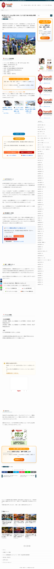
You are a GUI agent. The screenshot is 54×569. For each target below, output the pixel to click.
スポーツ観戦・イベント (44, 142)
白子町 (7, 466)
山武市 (41, 193)
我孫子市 (41, 204)
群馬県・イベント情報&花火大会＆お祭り (44, 106)
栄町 (40, 220)
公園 (40, 162)
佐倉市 (41, 155)
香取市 (41, 282)
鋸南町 (40, 268)
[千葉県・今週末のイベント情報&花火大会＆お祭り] (7, 5)
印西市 (41, 173)
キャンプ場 (41, 140)
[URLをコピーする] (33, 472)
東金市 (41, 213)
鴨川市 (41, 284)
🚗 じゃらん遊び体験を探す (27, 288)
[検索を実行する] (51, 15)
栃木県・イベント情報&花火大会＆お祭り (45, 94)
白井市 (41, 233)
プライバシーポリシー (7, 562)
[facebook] (46, 0)
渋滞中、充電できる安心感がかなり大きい (8, 109)
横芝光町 (41, 222)
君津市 (41, 175)
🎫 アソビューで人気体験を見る (11, 288)
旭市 (40, 206)
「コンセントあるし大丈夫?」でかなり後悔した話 (19, 109)
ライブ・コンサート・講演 (44, 149)
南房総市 (41, 171)
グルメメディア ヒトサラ (19, 241)
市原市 (41, 195)
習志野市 (41, 244)
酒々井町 (41, 262)
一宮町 (40, 151)
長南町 (40, 273)
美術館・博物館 (42, 242)
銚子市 (41, 266)
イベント (4, 466)
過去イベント (42, 257)
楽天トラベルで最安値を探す (26, 152)
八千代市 (41, 158)
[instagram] (49, 0)
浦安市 (41, 226)
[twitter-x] (47, 0)
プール (41, 144)
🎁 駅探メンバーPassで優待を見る (27, 291)
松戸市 (41, 215)
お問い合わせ (5, 559)
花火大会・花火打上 (43, 251)
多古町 (40, 180)
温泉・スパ (41, 231)
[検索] (51, 0)
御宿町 (41, 200)
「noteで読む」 (6, 113)
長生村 (40, 277)
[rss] (50, 0)
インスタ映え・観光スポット (44, 138)
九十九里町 (41, 153)
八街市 (41, 160)
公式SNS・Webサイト (19, 133)
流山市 (41, 224)
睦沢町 (40, 237)
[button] (4, 472)
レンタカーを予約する (11, 155)
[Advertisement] (19, 123)
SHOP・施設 (42, 124)
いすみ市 (41, 127)
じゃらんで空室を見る (11, 152)
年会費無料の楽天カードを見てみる (12, 373)
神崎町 (40, 240)
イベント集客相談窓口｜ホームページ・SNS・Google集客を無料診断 (16, 554)
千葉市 (41, 169)
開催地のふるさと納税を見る (27, 155)
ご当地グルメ (42, 131)
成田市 (41, 202)
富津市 (41, 189)
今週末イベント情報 (7, 552)
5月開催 (11, 466)
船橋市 (41, 246)
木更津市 (41, 209)
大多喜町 (41, 182)
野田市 (41, 264)
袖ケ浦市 (41, 255)
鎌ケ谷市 (41, 271)
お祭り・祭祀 (42, 129)
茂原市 (41, 253)
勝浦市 (41, 164)
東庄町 (40, 211)
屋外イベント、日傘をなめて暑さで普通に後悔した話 (30, 109)
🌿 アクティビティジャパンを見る (11, 291)
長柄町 (40, 275)
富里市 (41, 191)
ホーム (4, 549)
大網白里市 (41, 184)
